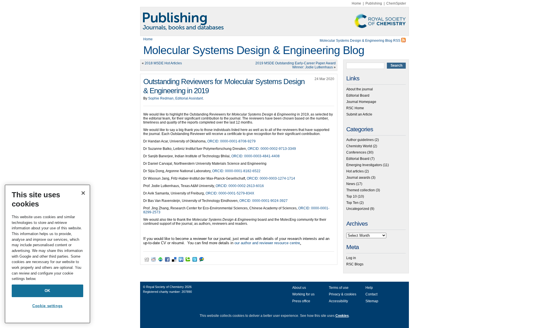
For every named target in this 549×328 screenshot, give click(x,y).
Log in (351, 258)
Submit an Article (359, 114)
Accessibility (338, 301)
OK (47, 291)
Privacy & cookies (342, 294)
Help (369, 288)
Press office (301, 301)
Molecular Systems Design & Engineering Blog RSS (360, 41)
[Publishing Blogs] (274, 21)
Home (356, 3)
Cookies (342, 316)
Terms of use (339, 288)
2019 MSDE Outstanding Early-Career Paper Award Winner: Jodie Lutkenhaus (295, 65)
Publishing (373, 3)
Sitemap (371, 301)
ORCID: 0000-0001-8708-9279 (231, 141)
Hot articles (355, 171)
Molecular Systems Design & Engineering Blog (253, 50)
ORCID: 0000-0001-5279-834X (230, 193)
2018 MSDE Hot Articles (163, 63)
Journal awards (358, 178)
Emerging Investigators (364, 165)
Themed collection (360, 190)
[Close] (83, 193)
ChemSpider (396, 3)
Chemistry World (359, 146)
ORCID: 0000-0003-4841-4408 (255, 156)
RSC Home (355, 108)
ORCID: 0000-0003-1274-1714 (271, 178)
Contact (371, 294)
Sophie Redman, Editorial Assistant (175, 98)
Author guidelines (360, 140)
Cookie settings (47, 306)
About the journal (359, 89)
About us (299, 288)
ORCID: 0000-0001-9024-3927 (263, 201)
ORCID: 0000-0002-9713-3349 (272, 149)
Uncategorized (357, 209)
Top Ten (352, 203)
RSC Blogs (354, 264)
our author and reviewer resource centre (267, 243)
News (350, 184)
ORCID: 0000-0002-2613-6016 (240, 186)
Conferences (356, 152)
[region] (47, 253)
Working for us (303, 294)
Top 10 (351, 196)
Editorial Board (357, 96)
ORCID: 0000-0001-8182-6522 (236, 171)
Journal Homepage (361, 102)
